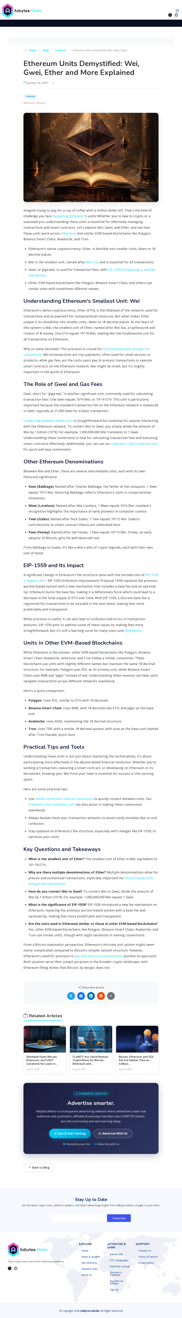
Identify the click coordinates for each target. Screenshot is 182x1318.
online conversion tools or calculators (64, 799)
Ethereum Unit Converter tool (134, 443)
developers (132, 630)
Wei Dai (92, 262)
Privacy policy (146, 1263)
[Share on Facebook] (81, 996)
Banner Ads (116, 1254)
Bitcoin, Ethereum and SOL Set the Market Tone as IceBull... (136, 1060)
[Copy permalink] (111, 996)
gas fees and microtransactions (98, 956)
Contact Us (144, 1250)
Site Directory (89, 1263)
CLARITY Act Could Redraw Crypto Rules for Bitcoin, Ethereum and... (90, 1060)
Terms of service (148, 1257)
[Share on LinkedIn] (91, 996)
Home (32, 50)
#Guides (41, 102)
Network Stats (89, 1269)
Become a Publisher (116, 1273)
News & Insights (90, 1257)
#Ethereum (29, 102)
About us (86, 1275)
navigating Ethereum (69, 216)
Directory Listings (120, 1266)
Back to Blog (40, 1167)
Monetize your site (78, 1144)
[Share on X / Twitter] (71, 996)
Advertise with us (108, 1144)
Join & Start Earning (72, 1133)
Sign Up (114, 1289)
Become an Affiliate (116, 1282)
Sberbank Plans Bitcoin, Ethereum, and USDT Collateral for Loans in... (42, 1060)
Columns (60, 50)
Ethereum (68, 233)
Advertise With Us (115, 1133)
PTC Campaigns (119, 1260)
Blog (46, 50)
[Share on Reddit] (101, 996)
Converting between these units (48, 420)
